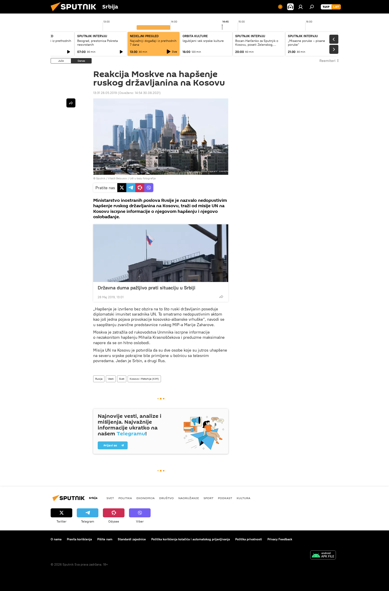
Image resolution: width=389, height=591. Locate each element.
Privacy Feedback (279, 539)
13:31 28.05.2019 (105, 93)
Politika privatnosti (248, 539)
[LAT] (336, 7)
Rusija (98, 378)
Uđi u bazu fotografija (143, 178)
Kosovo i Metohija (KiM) (144, 378)
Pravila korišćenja (79, 539)
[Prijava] (300, 6)
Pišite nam (104, 539)
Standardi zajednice (132, 539)
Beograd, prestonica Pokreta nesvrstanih (97, 43)
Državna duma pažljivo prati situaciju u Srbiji (146, 288)
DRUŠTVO (166, 498)
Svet (121, 378)
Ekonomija (145, 498)
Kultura (243, 498)
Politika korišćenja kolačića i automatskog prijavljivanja (190, 539)
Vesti (111, 378)
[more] (221, 296)
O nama (56, 539)
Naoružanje (188, 498)
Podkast (225, 498)
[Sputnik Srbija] (75, 12)
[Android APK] (323, 555)
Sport (208, 498)
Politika (125, 498)
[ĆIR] (326, 7)
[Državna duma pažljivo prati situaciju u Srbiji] (160, 253)
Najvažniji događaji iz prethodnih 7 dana (153, 43)
